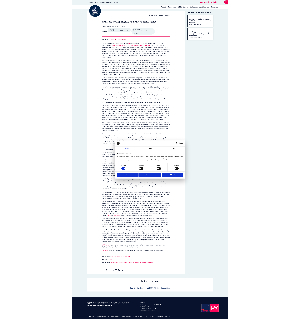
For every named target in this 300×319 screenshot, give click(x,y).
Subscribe (172, 7)
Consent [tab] (126, 148)
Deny (127, 174)
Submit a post (216, 7)
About (163, 7)
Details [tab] (150, 148)
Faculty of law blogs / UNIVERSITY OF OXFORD (105, 2)
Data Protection (126, 316)
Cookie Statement (115, 316)
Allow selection (150, 174)
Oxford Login (159, 316)
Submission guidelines (199, 7)
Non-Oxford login (149, 316)
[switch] (141, 168)
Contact (167, 316)
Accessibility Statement (102, 316)
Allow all (172, 174)
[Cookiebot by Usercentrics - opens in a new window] (176, 143)
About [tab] (173, 148)
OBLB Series (183, 7)
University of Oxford (138, 316)
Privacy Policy (90, 316)
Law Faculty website (208, 2)
